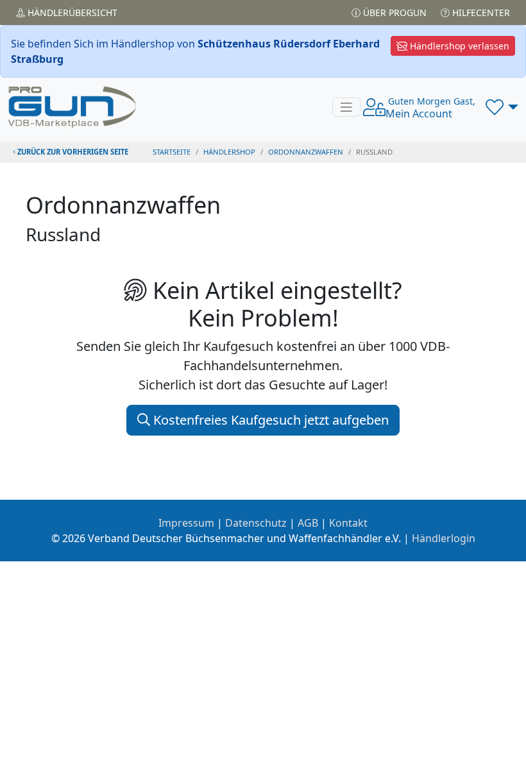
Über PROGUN (394, 12)
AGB (308, 523)
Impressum (186, 523)
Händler (71, 12)
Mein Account (430, 108)
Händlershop (229, 152)
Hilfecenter (480, 12)
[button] (502, 107)
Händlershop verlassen (458, 46)
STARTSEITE (172, 152)
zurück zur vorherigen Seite (71, 152)
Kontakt (348, 523)
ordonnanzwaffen (305, 152)
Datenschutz (256, 523)
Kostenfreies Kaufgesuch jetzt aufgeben (269, 420)
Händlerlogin (443, 538)
